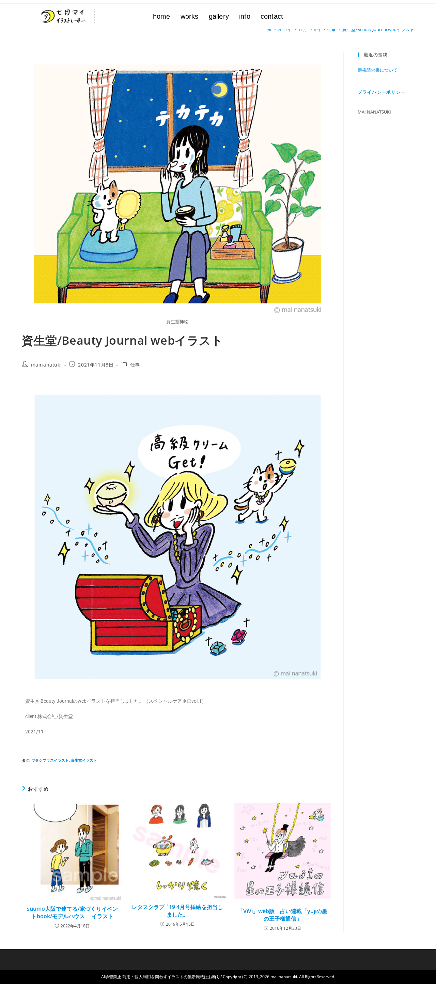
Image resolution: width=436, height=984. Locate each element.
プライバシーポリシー (381, 92)
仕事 (135, 364)
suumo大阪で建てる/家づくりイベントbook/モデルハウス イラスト (72, 912)
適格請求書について (378, 70)
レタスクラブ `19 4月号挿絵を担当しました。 (177, 910)
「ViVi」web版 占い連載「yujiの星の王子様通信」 (282, 914)
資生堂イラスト (84, 760)
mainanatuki (46, 364)
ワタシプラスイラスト (50, 760)
